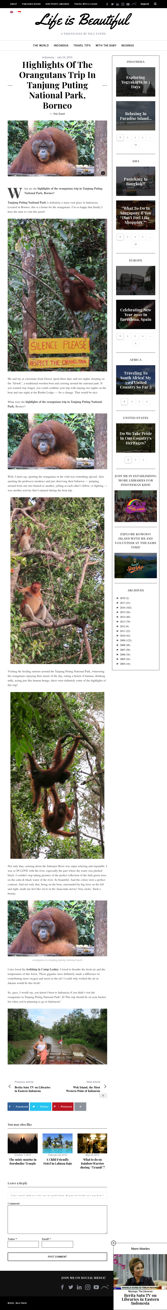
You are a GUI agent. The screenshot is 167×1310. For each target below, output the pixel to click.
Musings (133, 1291)
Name (12, 1239)
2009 (125, 640)
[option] (23, 1149)
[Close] (113, 1243)
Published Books (31, 4)
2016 (125, 607)
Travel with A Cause (85, 4)
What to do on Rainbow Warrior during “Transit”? (92, 1163)
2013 (125, 621)
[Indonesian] (19, 12)
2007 (125, 649)
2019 (124, 598)
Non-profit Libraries (57, 4)
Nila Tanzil (59, 113)
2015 (125, 612)
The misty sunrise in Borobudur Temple (22, 1161)
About (13, 4)
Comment (14, 1203)
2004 (125, 663)
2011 (125, 631)
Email (46, 1239)
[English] (11, 12)
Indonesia (48, 57)
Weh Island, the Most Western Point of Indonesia (83, 1086)
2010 (125, 635)
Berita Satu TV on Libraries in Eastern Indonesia (32, 1086)
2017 (125, 602)
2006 (125, 654)
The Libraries (146, 1291)
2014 (125, 616)
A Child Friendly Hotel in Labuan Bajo (57, 1161)
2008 (125, 645)
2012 (124, 626)
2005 (125, 659)
